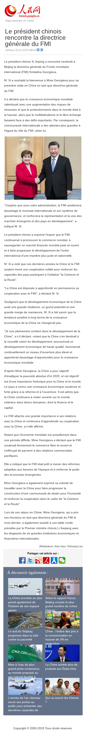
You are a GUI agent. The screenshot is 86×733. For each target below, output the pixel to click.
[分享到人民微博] (46, 560)
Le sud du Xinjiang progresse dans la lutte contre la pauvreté (23, 635)
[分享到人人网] (54, 560)
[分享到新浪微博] (38, 560)
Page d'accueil (13, 20)
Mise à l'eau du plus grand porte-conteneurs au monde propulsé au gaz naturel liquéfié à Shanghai (23, 672)
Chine (30, 20)
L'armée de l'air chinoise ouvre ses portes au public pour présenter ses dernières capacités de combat (25, 706)
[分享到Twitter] (30, 560)
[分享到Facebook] (22, 560)
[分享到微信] (62, 560)
